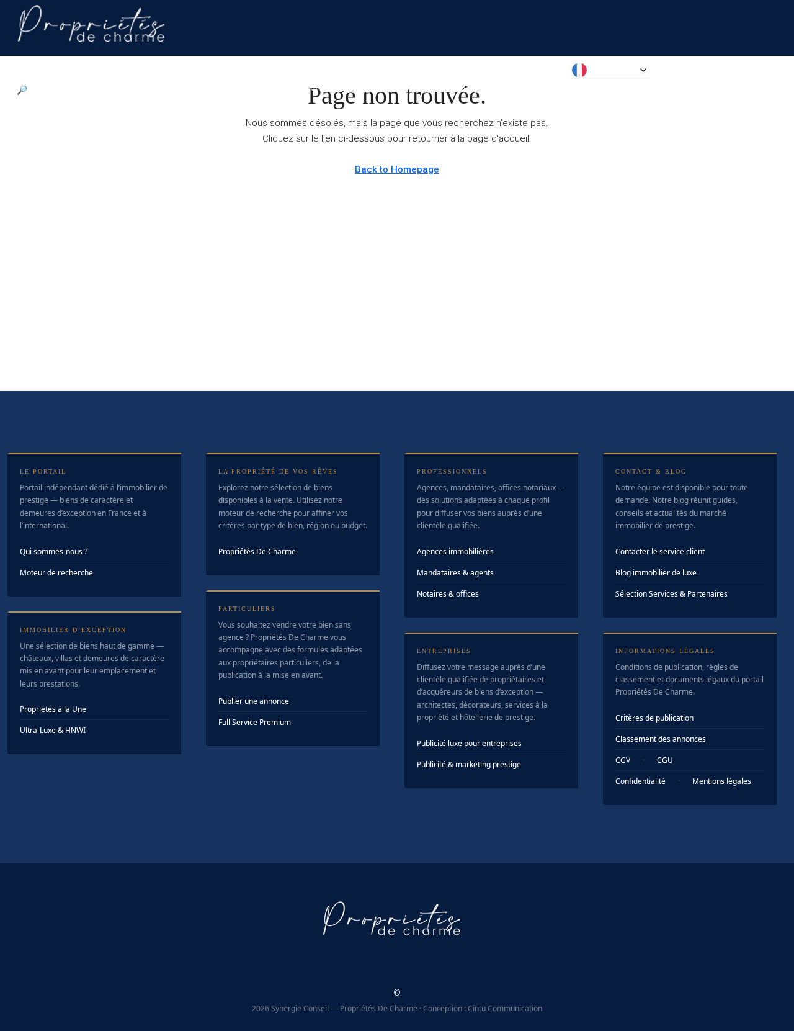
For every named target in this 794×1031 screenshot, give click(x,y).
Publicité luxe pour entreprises (469, 743)
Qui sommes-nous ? (53, 551)
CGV (622, 760)
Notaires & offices (448, 593)
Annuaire (423, 90)
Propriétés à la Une (53, 709)
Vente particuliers (271, 90)
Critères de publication (654, 718)
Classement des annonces (660, 739)
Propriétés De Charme (257, 551)
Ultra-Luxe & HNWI (53, 730)
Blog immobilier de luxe (656, 572)
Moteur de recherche (56, 572)
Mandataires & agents (455, 572)
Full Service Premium (254, 722)
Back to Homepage (397, 169)
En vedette (120, 90)
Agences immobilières (455, 551)
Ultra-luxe (189, 90)
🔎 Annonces (43, 90)
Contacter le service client (660, 551)
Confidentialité (640, 781)
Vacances (355, 90)
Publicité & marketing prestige (469, 764)
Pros (469, 90)
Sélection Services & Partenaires (671, 593)
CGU (665, 760)
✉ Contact (530, 90)
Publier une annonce (253, 701)
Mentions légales (721, 781)
